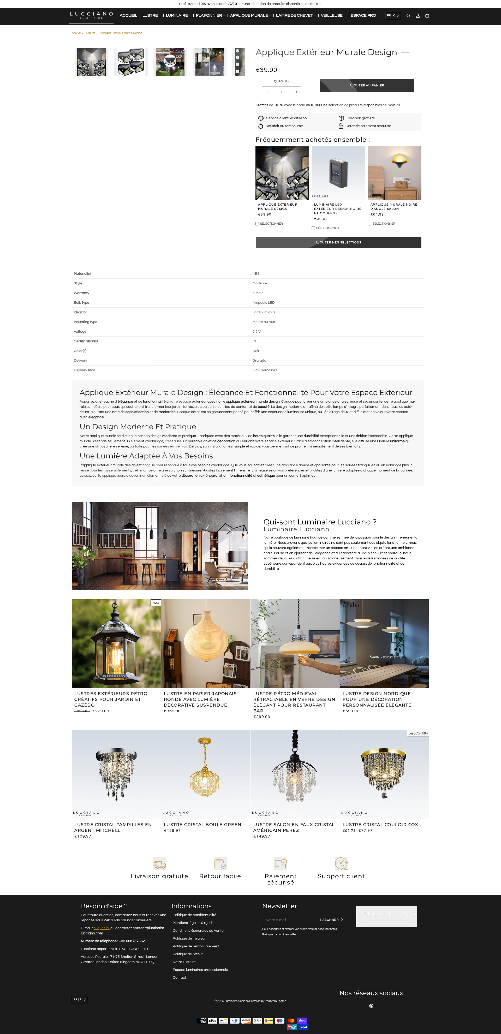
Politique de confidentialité (194, 915)
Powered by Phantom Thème (267, 1001)
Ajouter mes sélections (339, 242)
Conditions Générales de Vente (198, 931)
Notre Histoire (184, 962)
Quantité (281, 81)
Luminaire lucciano (237, 1001)
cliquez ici (102, 928)
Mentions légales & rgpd (192, 923)
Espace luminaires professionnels (200, 970)
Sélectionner (271, 223)
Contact (179, 977)
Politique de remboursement (196, 946)
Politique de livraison (189, 938)
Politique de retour (188, 954)
